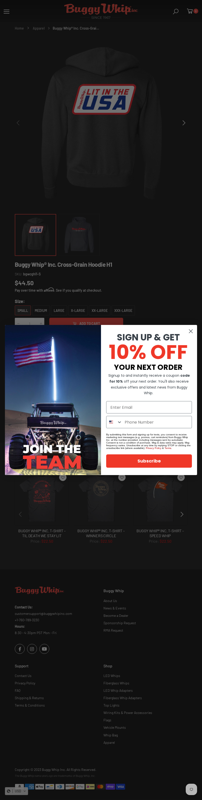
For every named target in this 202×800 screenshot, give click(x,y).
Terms (168, 448)
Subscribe (149, 461)
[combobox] (114, 422)
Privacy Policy (153, 448)
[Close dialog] (190, 331)
